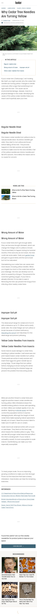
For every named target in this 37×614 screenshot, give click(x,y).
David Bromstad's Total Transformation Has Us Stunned (8, 577)
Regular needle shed (10, 64)
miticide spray (21, 410)
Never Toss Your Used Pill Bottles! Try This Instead (26, 576)
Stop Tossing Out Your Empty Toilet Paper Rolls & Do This (9, 601)
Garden (3, 8)
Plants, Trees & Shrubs (24, 8)
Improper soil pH (24, 67)
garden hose (29, 255)
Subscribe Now (17, 546)
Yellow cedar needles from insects (14, 71)
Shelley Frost (6, 20)
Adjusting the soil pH (8, 333)
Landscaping (11, 8)
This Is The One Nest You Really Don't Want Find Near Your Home (26, 601)
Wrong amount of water (11, 67)
